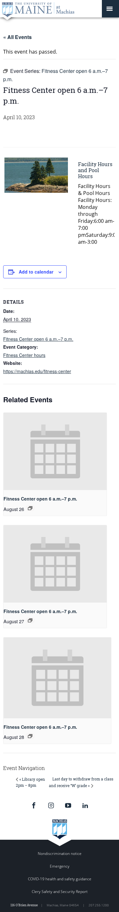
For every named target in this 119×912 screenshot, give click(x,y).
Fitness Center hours (24, 355)
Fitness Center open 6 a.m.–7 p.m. (38, 339)
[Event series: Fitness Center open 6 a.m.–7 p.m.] (30, 508)
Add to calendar (36, 271)
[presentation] (55, 451)
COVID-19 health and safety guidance (59, 879)
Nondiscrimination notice (60, 853)
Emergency (59, 866)
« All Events (17, 37)
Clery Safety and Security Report (60, 891)
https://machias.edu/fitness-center (37, 371)
